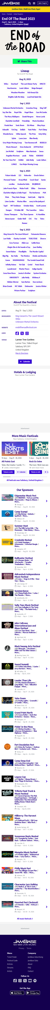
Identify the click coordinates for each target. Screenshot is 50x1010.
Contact (30, 971)
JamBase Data (33, 960)
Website (5, 327)
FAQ (29, 968)
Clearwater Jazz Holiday (26, 884)
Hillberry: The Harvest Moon (25, 817)
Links (4, 333)
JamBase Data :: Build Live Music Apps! (26, 9)
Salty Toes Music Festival (26, 605)
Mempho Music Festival (26, 852)
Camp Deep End (22, 760)
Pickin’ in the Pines (24, 726)
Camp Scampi (21, 511)
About (30, 964)
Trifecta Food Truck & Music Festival (25, 792)
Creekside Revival (23, 540)
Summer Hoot (21, 525)
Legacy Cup (20, 776)
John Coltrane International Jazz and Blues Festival (25, 626)
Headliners (6, 316)
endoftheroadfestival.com (26, 327)
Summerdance (21, 590)
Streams (10, 968)
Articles (10, 964)
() (26, 24)
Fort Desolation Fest (24, 744)
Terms (29, 948)
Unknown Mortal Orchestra (27, 322)
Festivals (9, 14)
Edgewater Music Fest (25, 495)
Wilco (18, 319)
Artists (9, 971)
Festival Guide (12, 960)
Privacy (21, 948)
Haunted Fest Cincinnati (26, 902)
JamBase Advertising (35, 957)
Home (3, 14)
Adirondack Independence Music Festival (27, 575)
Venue (4, 340)
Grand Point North (24, 712)
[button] (30, 3)
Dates (4, 311)
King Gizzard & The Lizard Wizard (29, 316)
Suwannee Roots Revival (26, 836)
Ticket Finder (12, 957)
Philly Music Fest (23, 868)
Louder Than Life (23, 680)
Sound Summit (22, 664)
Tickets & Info (8, 472)
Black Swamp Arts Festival (27, 646)
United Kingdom (18, 14)
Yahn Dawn (20, 698)
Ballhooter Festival (24, 558)
